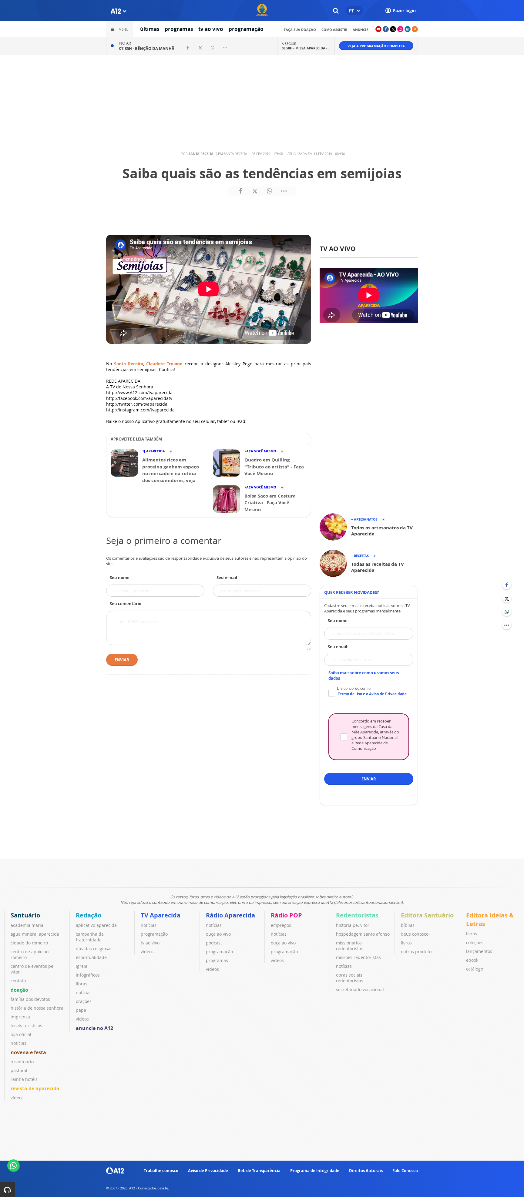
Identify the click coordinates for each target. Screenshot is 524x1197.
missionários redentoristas (349, 945)
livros (406, 943)
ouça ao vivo (218, 934)
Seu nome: (338, 620)
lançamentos (479, 951)
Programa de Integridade (314, 1170)
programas (179, 28)
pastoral (19, 1070)
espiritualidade (91, 957)
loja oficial (21, 1034)
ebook (472, 960)
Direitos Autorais (366, 1170)
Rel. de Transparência (259, 1170)
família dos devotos (30, 999)
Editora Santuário (427, 915)
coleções (474, 942)
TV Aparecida (160, 915)
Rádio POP (286, 915)
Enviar (122, 659)
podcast (214, 943)
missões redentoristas (358, 957)
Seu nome (119, 577)
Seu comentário (125, 603)
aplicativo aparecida (96, 925)
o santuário (22, 1062)
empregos (281, 925)
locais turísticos (26, 1025)
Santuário (25, 915)
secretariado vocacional (360, 989)
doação (19, 990)
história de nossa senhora (37, 1008)
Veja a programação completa (376, 46)
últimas (149, 28)
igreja (81, 966)
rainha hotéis (24, 1079)
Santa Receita (128, 364)
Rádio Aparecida (230, 915)
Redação (88, 915)
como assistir (334, 29)
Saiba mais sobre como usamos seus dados (363, 675)
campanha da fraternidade (90, 937)
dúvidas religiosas (94, 948)
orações (84, 1001)
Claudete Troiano (164, 364)
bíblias (408, 925)
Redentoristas (357, 915)
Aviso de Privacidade (208, 1170)
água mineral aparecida (35, 934)
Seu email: (338, 646)
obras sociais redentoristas (349, 978)
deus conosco (414, 934)
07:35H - (146, 48)
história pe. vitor (352, 925)
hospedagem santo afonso (363, 934)
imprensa (20, 1017)
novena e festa (28, 1052)
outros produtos (417, 951)
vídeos (17, 1098)
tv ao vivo (210, 28)
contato (18, 981)
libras (81, 984)
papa (81, 1010)
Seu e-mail (227, 577)
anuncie (360, 29)
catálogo (474, 969)
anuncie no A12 (94, 1028)
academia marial (28, 925)
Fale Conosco (405, 1170)
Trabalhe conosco (161, 1170)
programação (246, 28)
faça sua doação (300, 29)
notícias (18, 1043)
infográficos (88, 975)
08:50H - (306, 48)
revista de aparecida (35, 1088)
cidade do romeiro (29, 943)
